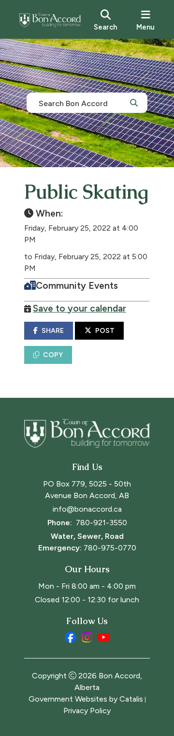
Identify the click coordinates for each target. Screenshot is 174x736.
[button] (134, 102)
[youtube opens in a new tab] (103, 637)
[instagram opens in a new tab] (87, 637)
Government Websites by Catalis (86, 699)
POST (105, 331)
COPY (53, 355)
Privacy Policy (87, 710)
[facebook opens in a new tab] (70, 637)
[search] (105, 19)
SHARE (53, 331)
